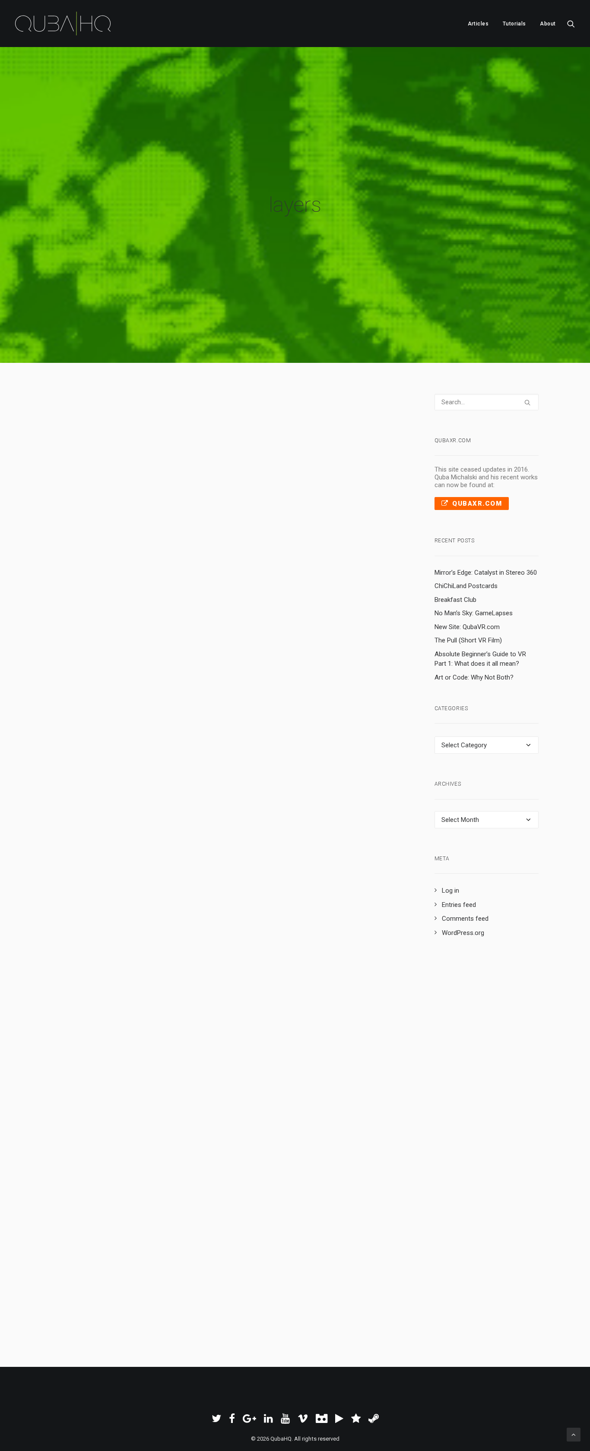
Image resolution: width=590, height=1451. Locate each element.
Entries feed (459, 905)
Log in (450, 890)
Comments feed (465, 918)
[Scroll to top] (573, 1434)
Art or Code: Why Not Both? (474, 677)
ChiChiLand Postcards (466, 586)
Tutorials (514, 24)
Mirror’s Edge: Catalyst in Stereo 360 (486, 572)
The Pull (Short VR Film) (468, 640)
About (548, 24)
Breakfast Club (455, 600)
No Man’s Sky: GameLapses (474, 613)
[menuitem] (478, 23)
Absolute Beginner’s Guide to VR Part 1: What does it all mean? (480, 659)
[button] (571, 23)
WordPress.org (463, 933)
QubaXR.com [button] (477, 503)
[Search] (487, 402)
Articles (478, 24)
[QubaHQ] (63, 23)
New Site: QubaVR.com (467, 627)
